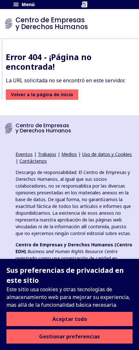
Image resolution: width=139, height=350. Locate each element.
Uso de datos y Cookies (107, 154)
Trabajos (47, 154)
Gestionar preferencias (69, 336)
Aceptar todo (69, 319)
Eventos (24, 154)
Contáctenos (33, 161)
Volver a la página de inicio (42, 94)
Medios (69, 154)
